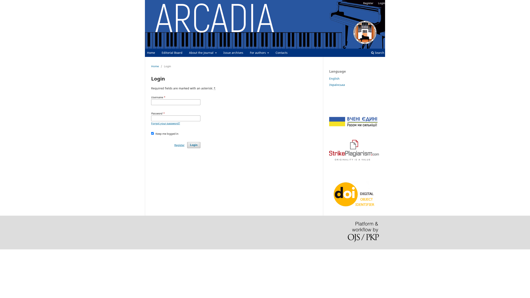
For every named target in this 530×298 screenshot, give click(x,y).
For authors (258, 53)
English (334, 79)
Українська (337, 85)
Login (381, 3)
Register (368, 3)
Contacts (282, 53)
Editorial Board (172, 53)
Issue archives (233, 53)
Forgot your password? (165, 123)
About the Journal (201, 53)
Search (379, 53)
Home (151, 53)
